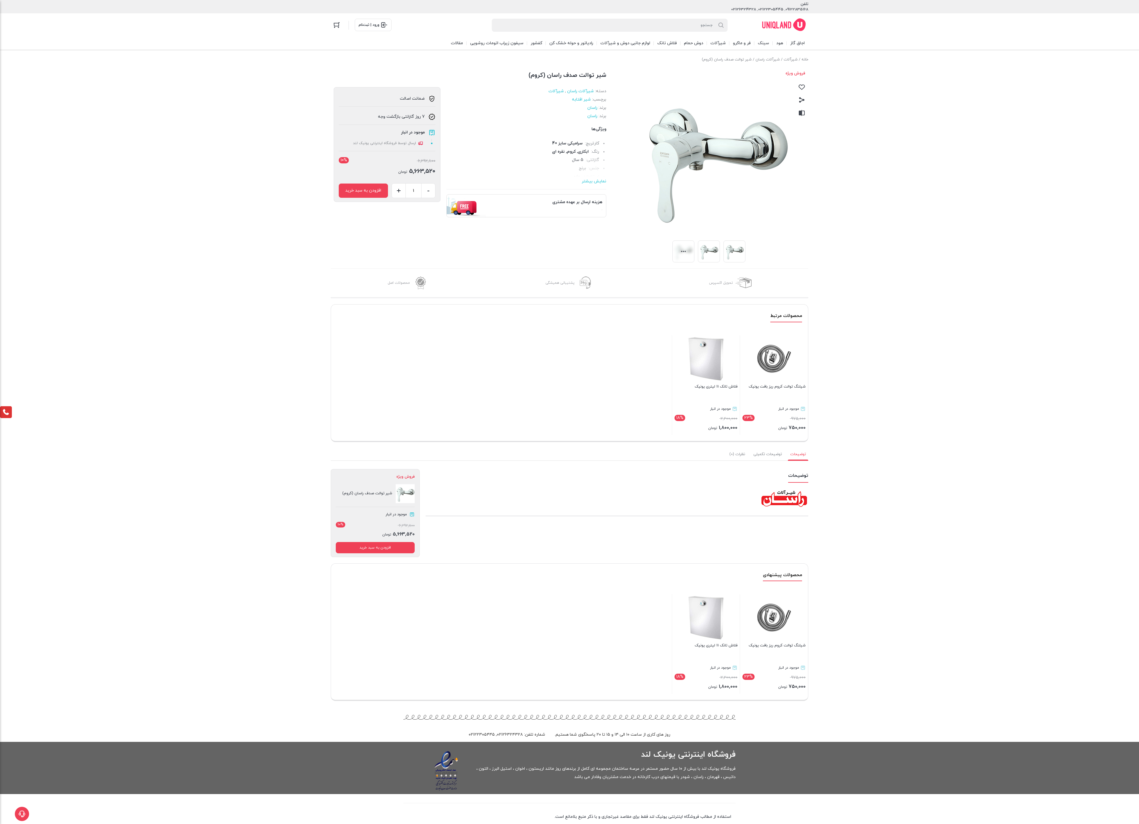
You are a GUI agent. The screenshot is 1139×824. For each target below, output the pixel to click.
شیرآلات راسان (767, 59)
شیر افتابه (581, 99)
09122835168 (796, 9)
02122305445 (770, 9)
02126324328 (743, 9)
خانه (804, 59)
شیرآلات (791, 59)
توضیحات (798, 454)
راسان (592, 108)
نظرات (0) (737, 454)
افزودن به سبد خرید (363, 190)
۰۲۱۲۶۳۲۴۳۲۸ (510, 734)
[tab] (798, 454)
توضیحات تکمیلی (767, 454)
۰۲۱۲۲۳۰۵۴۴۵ (482, 734)
